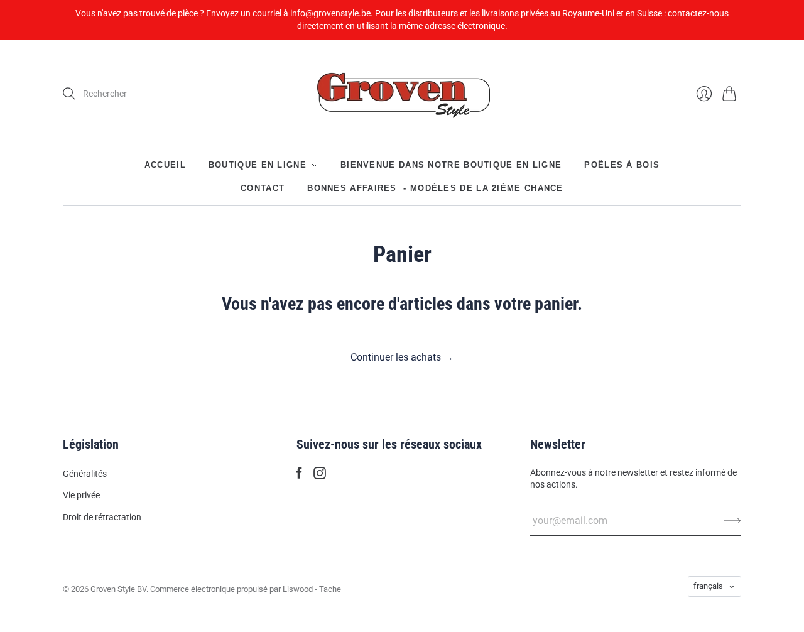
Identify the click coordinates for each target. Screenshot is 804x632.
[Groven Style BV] (402, 94)
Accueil (165, 165)
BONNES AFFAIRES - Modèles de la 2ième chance (435, 187)
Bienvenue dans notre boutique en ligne (451, 165)
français (708, 586)
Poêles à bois (622, 165)
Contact (263, 187)
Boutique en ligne (258, 165)
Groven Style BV (118, 589)
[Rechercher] (69, 93)
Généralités (85, 474)
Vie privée (81, 495)
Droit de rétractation (102, 517)
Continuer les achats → (402, 357)
